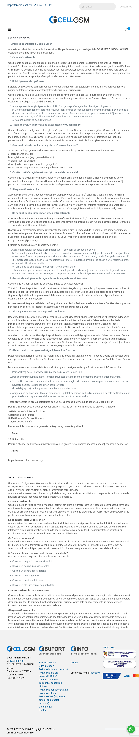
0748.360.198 (45, 5)
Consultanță (45, 706)
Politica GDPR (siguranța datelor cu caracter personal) (52, 700)
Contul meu (126, 6)
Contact (43, 710)
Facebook (94, 672)
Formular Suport (47, 662)
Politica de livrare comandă (53, 669)
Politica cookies (47, 693)
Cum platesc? (46, 665)
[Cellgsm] (69, 19)
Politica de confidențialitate (53, 689)
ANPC (106, 647)
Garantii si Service (48, 679)
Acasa (15, 433)
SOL (113, 647)
